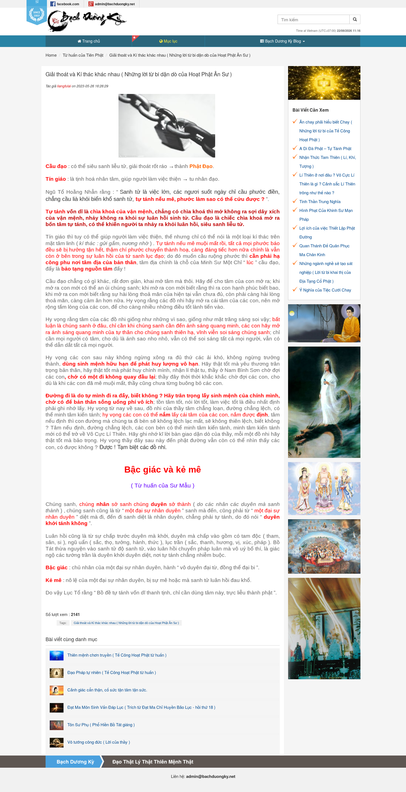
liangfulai (64, 85)
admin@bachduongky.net (115, 3)
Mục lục (170, 41)
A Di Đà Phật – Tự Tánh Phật (325, 148)
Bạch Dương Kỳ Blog (283, 41)
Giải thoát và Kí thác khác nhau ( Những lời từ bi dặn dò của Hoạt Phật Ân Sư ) (126, 623)
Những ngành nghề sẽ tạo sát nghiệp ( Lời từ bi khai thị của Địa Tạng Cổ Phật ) (325, 272)
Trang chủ (90, 41)
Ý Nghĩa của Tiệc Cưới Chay (325, 290)
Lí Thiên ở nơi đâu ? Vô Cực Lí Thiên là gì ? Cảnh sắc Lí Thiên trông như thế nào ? (327, 183)
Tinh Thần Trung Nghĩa (320, 201)
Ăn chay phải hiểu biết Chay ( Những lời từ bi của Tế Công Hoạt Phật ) (325, 130)
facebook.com (68, 3)
